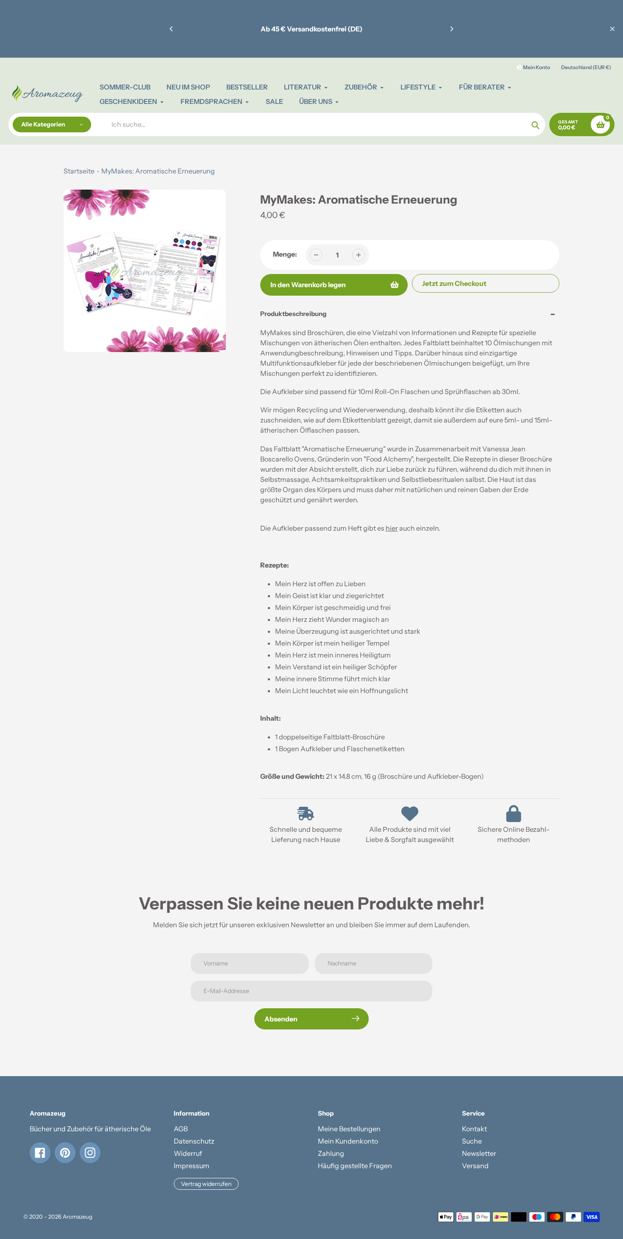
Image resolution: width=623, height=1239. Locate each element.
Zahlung (331, 1153)
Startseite (79, 171)
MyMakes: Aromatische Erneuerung (158, 171)
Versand (475, 1165)
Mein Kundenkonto (348, 1141)
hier (392, 528)
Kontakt (474, 1128)
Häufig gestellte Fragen (355, 1165)
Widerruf (188, 1153)
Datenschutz (194, 1141)
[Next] (451, 29)
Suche (472, 1141)
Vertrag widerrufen (206, 1184)
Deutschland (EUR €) (586, 67)
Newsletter (479, 1153)
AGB (181, 1128)
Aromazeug (77, 1216)
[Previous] (171, 29)
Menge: (285, 254)
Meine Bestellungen (349, 1128)
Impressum (191, 1165)
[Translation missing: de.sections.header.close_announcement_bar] (612, 29)
